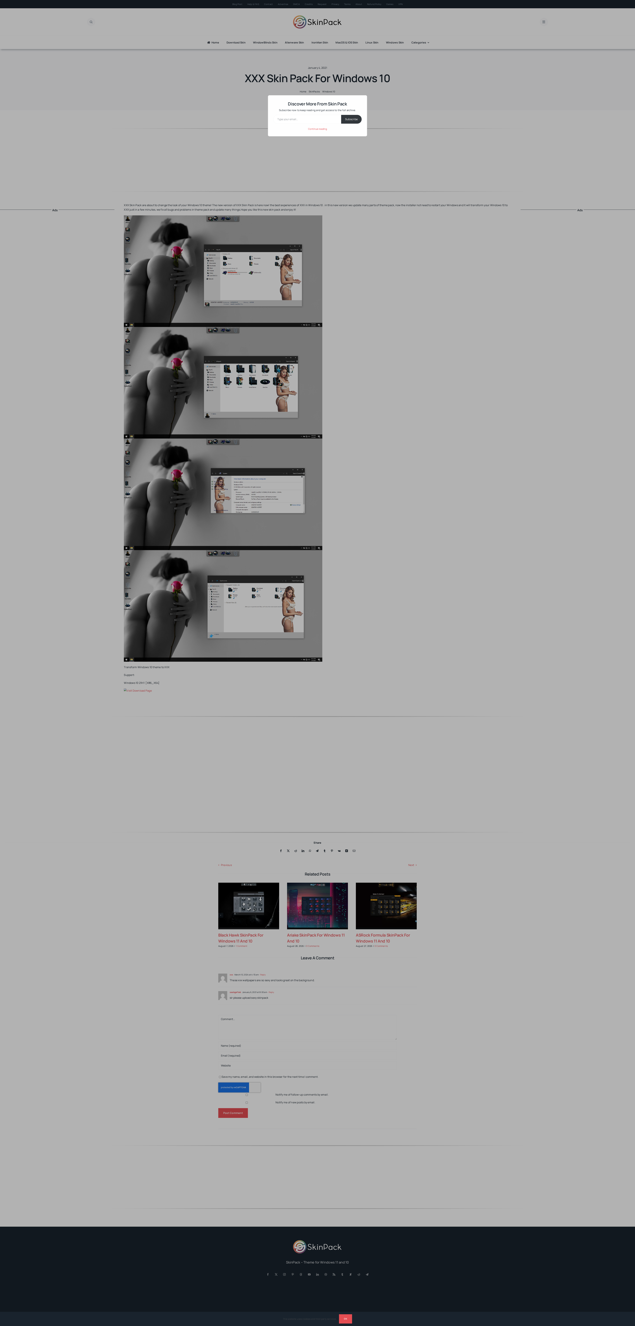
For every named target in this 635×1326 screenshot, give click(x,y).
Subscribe (351, 119)
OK (345, 1318)
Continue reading (317, 128)
